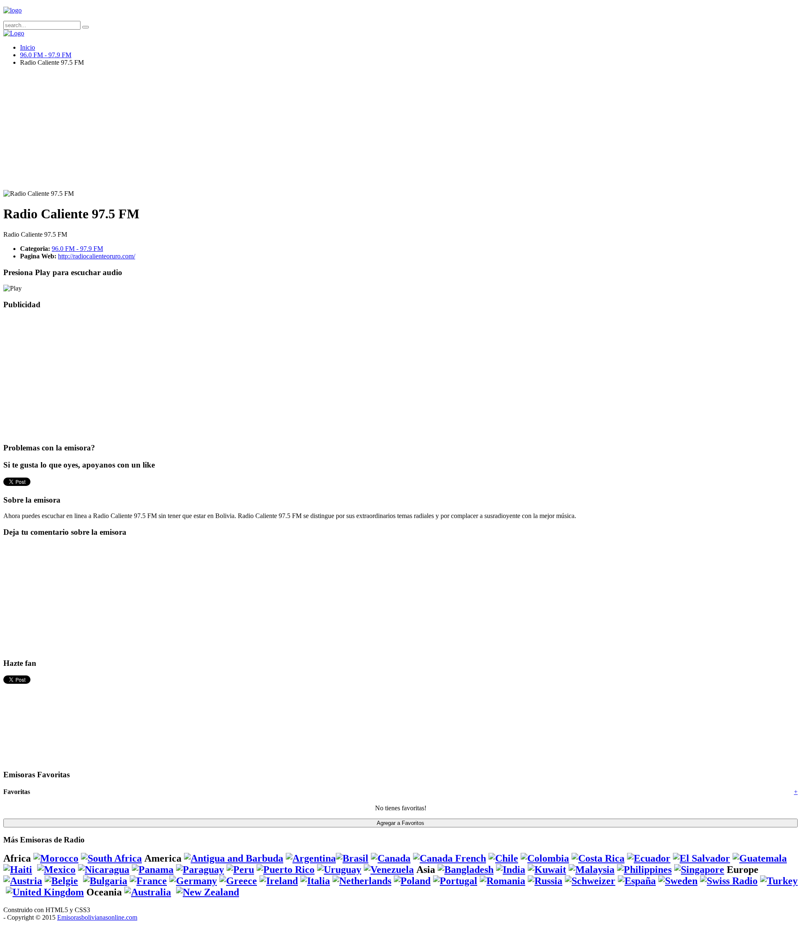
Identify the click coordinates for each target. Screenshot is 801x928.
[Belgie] (61, 880)
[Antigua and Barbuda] (233, 858)
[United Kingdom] (45, 892)
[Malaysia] (592, 869)
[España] (637, 880)
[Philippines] (644, 869)
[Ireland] (278, 880)
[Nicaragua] (103, 869)
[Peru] (240, 869)
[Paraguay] (200, 869)
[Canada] (391, 858)
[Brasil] (352, 858)
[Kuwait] (547, 869)
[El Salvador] (701, 858)
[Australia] (147, 892)
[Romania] (502, 880)
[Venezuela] (389, 869)
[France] (148, 880)
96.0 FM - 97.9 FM (45, 54)
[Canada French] (449, 858)
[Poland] (412, 880)
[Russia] (545, 880)
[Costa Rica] (598, 858)
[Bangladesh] (466, 869)
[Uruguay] (339, 869)
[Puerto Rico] (286, 869)
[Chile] (503, 858)
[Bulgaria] (105, 880)
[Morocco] (55, 858)
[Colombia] (545, 858)
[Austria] (22, 880)
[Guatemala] (760, 858)
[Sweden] (678, 880)
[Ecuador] (648, 858)
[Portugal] (455, 880)
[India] (510, 869)
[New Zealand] (207, 892)
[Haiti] (17, 869)
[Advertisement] (253, 131)
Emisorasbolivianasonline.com (97, 917)
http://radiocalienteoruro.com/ (96, 256)
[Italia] (315, 880)
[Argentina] (311, 858)
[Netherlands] (361, 880)
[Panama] (153, 869)
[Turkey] (779, 880)
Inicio (27, 47)
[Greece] (238, 880)
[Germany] (193, 880)
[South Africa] (111, 858)
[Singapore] (699, 869)
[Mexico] (56, 869)
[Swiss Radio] (729, 880)
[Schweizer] (590, 880)
